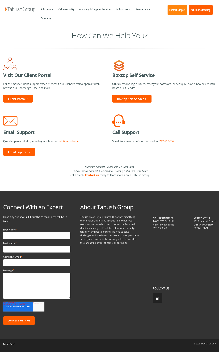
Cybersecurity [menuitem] (66, 9)
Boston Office (202, 217)
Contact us (92, 175)
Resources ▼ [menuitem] (143, 9)
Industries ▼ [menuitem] (123, 9)
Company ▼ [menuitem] (47, 18)
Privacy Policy (9, 344)
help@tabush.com (68, 141)
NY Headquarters (163, 217)
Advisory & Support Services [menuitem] (95, 9)
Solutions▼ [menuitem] (47, 9)
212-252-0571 (167, 141)
